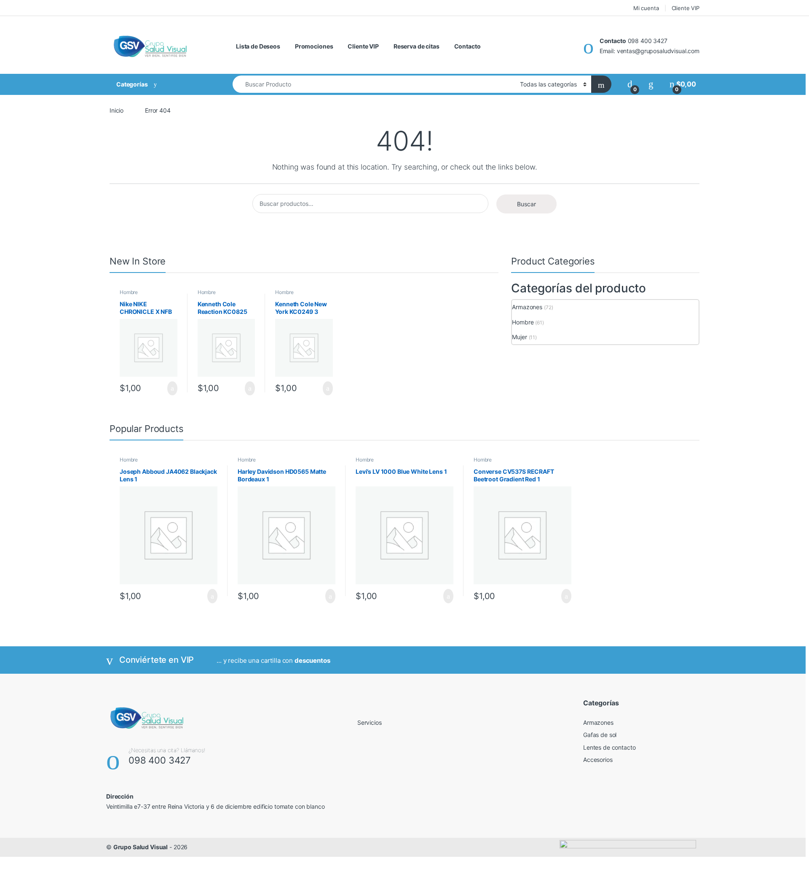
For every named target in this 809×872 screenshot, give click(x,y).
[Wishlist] (651, 84)
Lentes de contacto (609, 747)
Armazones (527, 306)
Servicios (369, 722)
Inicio (116, 110)
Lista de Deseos (258, 46)
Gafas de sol (599, 734)
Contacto (467, 46)
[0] (629, 84)
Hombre (129, 292)
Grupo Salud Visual (140, 846)
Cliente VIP (685, 8)
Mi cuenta (646, 8)
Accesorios (598, 759)
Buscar (526, 204)
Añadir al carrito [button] (168, 388)
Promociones (314, 46)
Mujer (519, 336)
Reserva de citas (416, 46)
